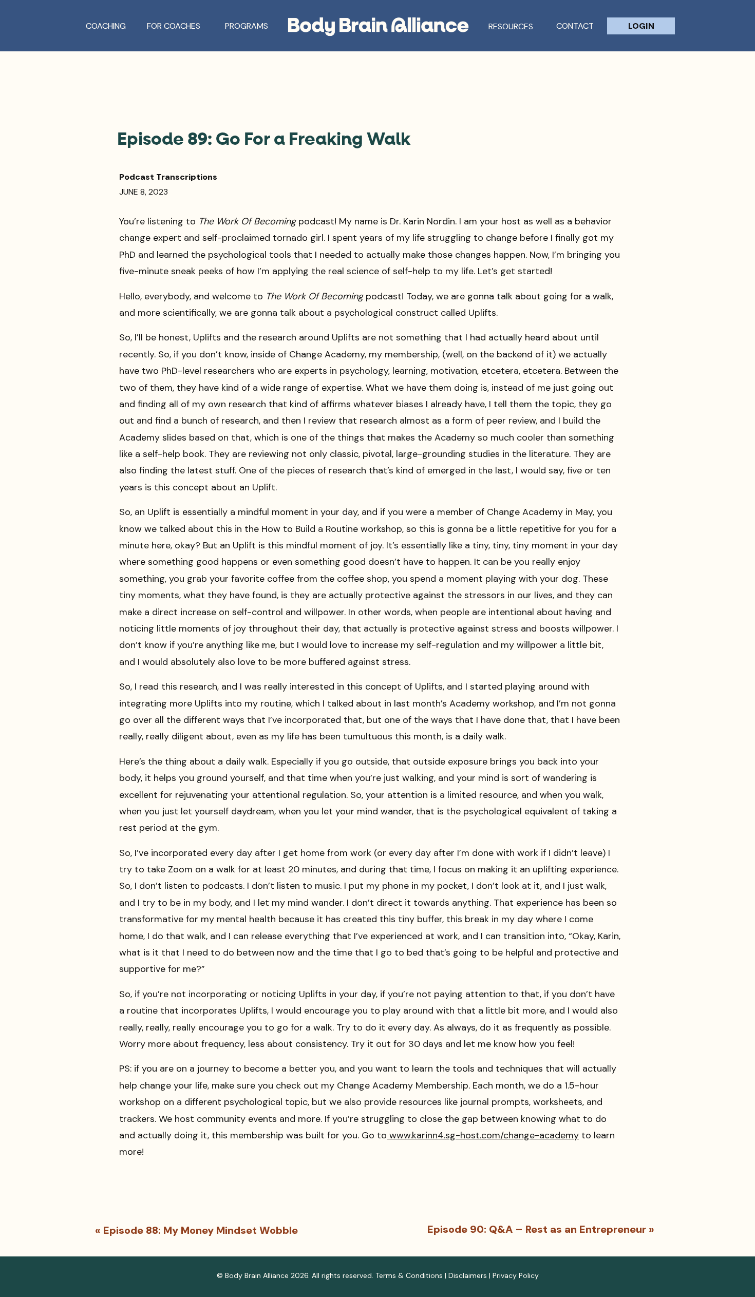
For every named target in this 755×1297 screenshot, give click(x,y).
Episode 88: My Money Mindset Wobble (200, 1230)
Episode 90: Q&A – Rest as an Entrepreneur (536, 1229)
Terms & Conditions (409, 1275)
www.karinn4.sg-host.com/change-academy (483, 1135)
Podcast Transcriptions (168, 176)
